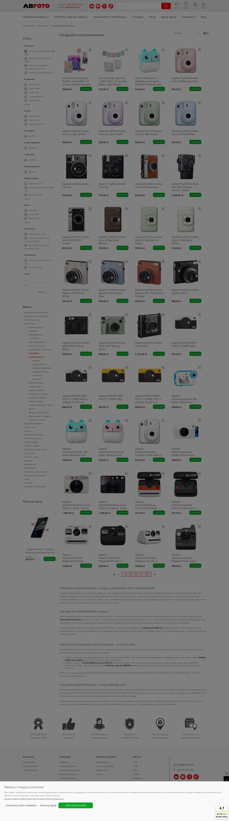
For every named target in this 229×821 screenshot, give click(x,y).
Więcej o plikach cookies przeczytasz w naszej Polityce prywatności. (34, 799)
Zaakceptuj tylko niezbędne (21, 805)
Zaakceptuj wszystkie (75, 805)
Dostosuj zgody (48, 805)
